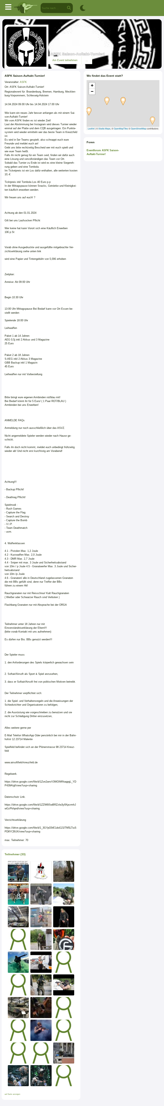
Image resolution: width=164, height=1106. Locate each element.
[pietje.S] (18, 1007)
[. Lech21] (40, 871)
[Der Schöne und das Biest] (63, 916)
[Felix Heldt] (18, 984)
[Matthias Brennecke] (40, 984)
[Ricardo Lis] (18, 1075)
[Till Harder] (40, 1007)
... (87, 60)
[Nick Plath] (63, 1007)
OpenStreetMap (138, 128)
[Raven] (40, 916)
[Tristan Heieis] (63, 1075)
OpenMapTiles (121, 128)
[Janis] (40, 939)
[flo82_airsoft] (63, 939)
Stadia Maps (104, 128)
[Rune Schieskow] (18, 1030)
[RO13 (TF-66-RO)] (18, 871)
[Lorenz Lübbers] (63, 894)
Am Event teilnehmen (64, 60)
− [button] (92, 91)
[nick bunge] (18, 1053)
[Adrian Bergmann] (18, 962)
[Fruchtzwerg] (63, 962)
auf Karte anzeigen (12, 1094)
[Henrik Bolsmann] (18, 939)
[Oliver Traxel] (40, 1053)
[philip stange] (40, 894)
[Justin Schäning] (63, 1053)
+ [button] (92, 85)
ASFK (23, 82)
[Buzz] (63, 871)
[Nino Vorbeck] (63, 984)
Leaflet (91, 128)
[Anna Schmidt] (40, 962)
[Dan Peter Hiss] (40, 1030)
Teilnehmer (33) (15, 854)
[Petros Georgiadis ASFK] (18, 894)
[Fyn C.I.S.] (63, 1030)
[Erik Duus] (40, 1075)
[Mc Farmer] (18, 916)
